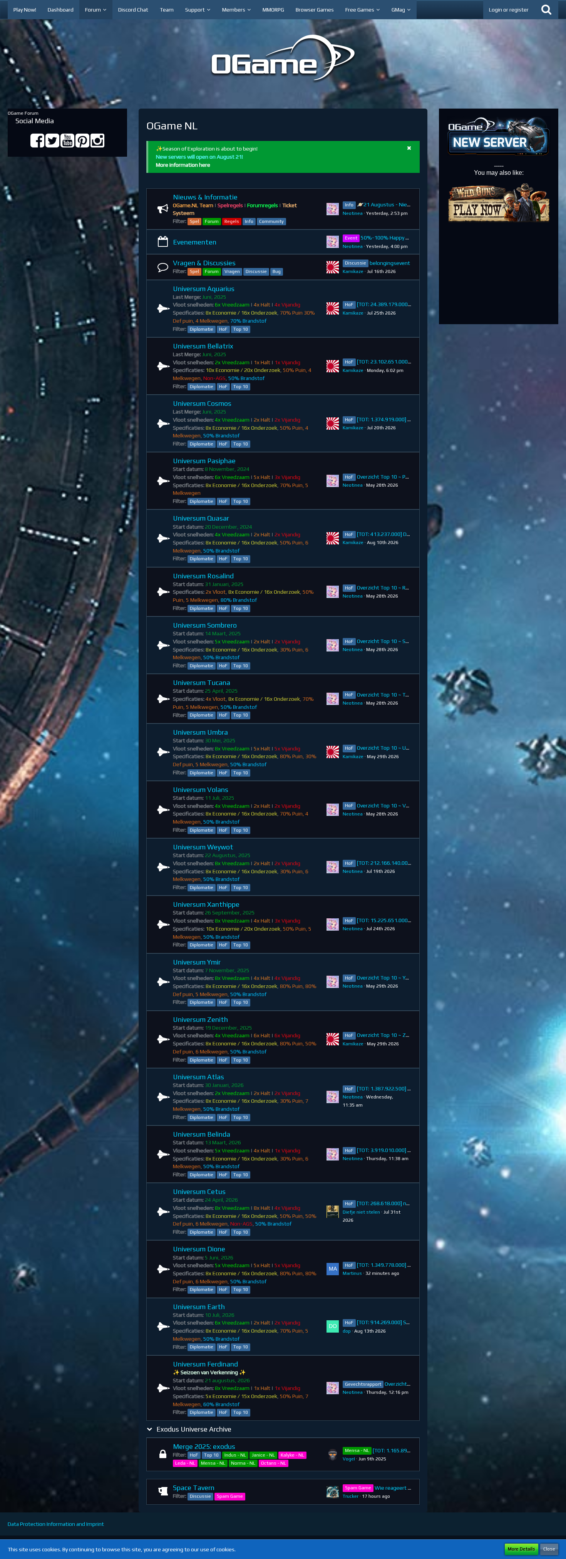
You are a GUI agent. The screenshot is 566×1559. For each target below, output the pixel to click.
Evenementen (194, 242)
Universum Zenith (200, 1019)
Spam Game (230, 1496)
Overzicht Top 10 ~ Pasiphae (390, 477)
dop (347, 1331)
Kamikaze (353, 271)
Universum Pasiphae (204, 461)
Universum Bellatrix (203, 346)
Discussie (256, 271)
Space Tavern (193, 1488)
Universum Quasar (201, 518)
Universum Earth (199, 1307)
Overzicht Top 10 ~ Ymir (385, 978)
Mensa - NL (213, 1463)
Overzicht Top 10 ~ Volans (388, 805)
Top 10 (240, 329)
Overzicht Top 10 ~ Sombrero (392, 641)
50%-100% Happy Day (387, 237)
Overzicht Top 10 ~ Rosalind (389, 587)
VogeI (349, 1459)
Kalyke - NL (292, 1455)
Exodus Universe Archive (193, 1429)
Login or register (509, 10)
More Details (521, 1549)
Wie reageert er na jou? (403, 1488)
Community (271, 221)
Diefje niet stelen (361, 1212)
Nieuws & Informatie (205, 197)
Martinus (352, 1273)
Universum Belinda (201, 1134)
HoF (223, 329)
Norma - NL (243, 1463)
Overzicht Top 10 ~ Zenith (388, 1035)
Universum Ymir (197, 962)
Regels (231, 221)
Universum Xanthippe (206, 904)
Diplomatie (201, 329)
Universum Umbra (200, 732)
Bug (277, 271)
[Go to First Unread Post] (333, 209)
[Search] (546, 9)
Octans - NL (273, 1463)
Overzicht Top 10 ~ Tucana (388, 695)
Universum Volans (200, 789)
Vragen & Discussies (204, 263)
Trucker (350, 1496)
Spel (194, 221)
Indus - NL (235, 1455)
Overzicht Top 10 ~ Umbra (388, 748)
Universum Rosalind (203, 576)
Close (549, 1549)
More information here (183, 165)
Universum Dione (199, 1249)
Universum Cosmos (202, 403)
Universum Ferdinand (205, 1364)
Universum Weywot (203, 847)
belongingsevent (390, 263)
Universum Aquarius (203, 289)
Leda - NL (185, 1463)
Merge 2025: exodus (204, 1446)
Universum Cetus (199, 1191)
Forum (212, 221)
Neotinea (353, 213)
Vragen (232, 271)
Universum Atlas (198, 1077)
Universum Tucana (201, 682)
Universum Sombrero (205, 625)
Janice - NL (263, 1455)
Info (249, 221)
